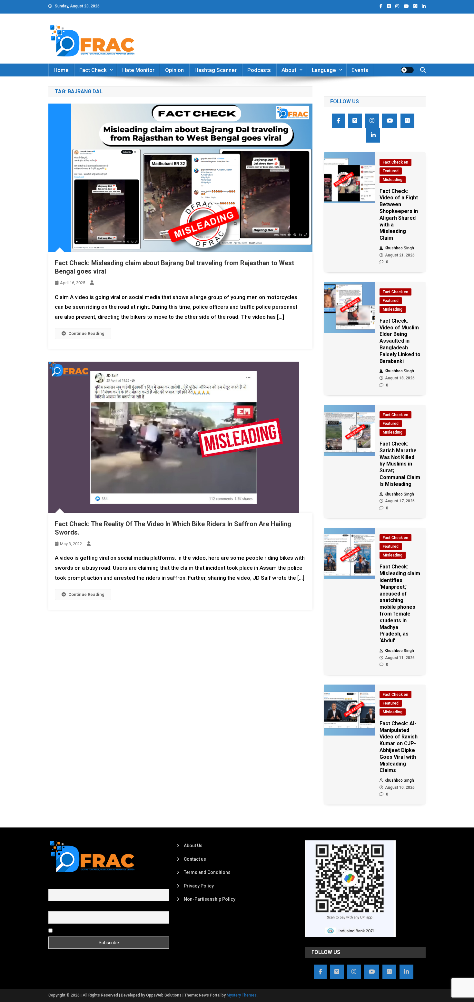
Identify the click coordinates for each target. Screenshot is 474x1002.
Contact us (195, 859)
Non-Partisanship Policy (209, 899)
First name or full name (71, 885)
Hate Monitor (138, 70)
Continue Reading (86, 333)
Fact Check (93, 70)
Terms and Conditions (207, 872)
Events (359, 70)
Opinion (174, 70)
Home (61, 70)
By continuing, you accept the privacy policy (99, 930)
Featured (391, 171)
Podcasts (259, 70)
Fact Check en (395, 162)
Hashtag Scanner (215, 70)
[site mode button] (407, 70)
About (288, 70)
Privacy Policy (199, 885)
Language (324, 70)
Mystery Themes (242, 995)
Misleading (392, 179)
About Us (193, 845)
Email (54, 907)
